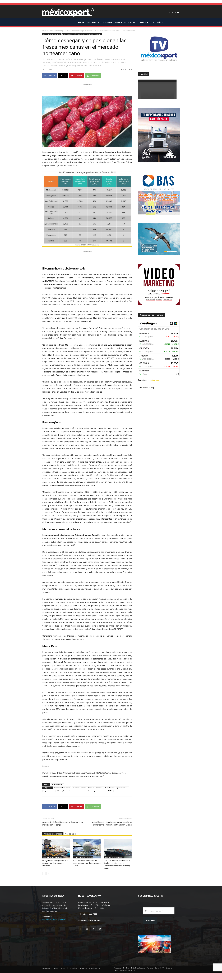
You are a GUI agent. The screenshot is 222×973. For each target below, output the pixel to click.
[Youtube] (178, 12)
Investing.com (153, 380)
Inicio (44, 30)
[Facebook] (169, 12)
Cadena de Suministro (62, 788)
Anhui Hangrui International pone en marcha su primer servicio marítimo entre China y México (112, 823)
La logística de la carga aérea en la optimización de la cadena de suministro (55, 863)
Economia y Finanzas (68, 34)
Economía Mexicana (95, 788)
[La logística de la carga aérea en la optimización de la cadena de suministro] (56, 848)
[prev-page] (44, 873)
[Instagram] (172, 12)
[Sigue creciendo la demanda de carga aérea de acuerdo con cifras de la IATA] (87, 848)
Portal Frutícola (57, 785)
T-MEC (110, 791)
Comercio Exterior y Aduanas (59, 30)
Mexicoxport (81, 791)
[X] (175, 12)
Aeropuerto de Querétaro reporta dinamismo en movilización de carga (62, 823)
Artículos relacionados (53, 834)
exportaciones (81, 34)
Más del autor (70, 834)
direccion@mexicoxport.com (54, 919)
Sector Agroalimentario (96, 791)
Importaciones (49, 791)
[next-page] (48, 873)
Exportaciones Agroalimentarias (116, 788)
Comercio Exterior (79, 788)
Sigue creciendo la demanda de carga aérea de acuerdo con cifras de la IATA (87, 863)
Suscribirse (150, 920)
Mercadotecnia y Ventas (94, 34)
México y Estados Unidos (65, 791)
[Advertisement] (87, 89)
